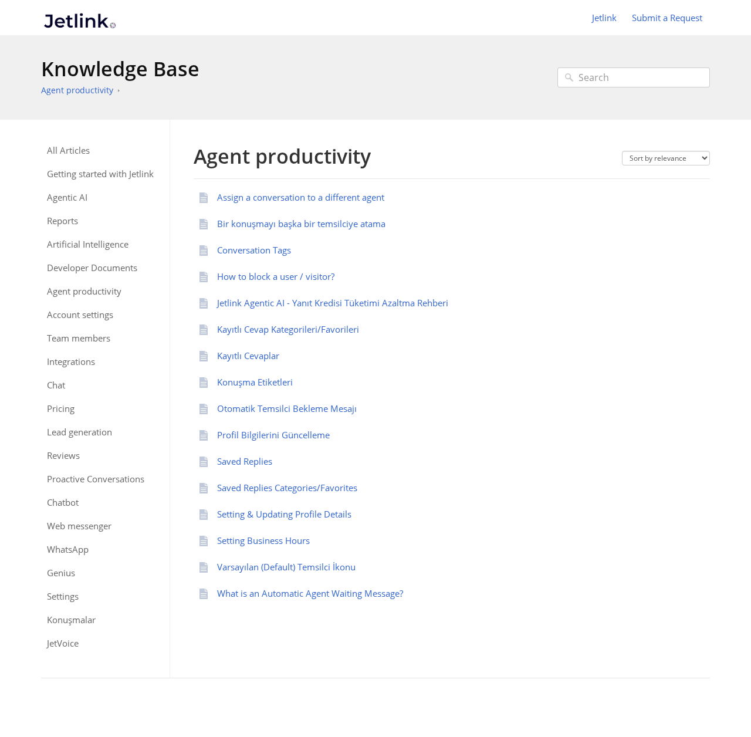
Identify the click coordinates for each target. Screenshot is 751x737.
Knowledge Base (120, 68)
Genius (61, 573)
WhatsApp (68, 549)
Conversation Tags (254, 250)
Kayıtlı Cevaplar (248, 355)
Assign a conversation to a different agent (300, 197)
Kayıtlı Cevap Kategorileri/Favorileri (288, 329)
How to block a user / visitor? (275, 276)
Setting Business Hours (263, 540)
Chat (56, 385)
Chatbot (63, 502)
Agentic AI (67, 197)
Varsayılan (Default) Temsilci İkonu (286, 567)
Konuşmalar (71, 620)
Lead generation (79, 432)
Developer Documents (92, 267)
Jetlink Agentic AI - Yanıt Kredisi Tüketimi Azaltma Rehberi (332, 303)
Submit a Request (667, 17)
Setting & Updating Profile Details (284, 514)
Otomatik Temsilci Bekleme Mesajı (287, 408)
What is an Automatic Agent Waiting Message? (310, 593)
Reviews (63, 455)
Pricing (61, 408)
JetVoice (63, 643)
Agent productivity (77, 90)
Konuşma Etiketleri (255, 382)
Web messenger (79, 526)
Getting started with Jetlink (100, 174)
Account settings (80, 314)
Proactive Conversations (95, 479)
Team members (78, 338)
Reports (62, 221)
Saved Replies (244, 461)
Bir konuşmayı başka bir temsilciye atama (301, 223)
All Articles (68, 150)
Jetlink (604, 17)
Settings (63, 596)
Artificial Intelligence (87, 244)
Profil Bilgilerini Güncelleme (273, 435)
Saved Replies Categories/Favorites (287, 487)
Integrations (71, 361)
